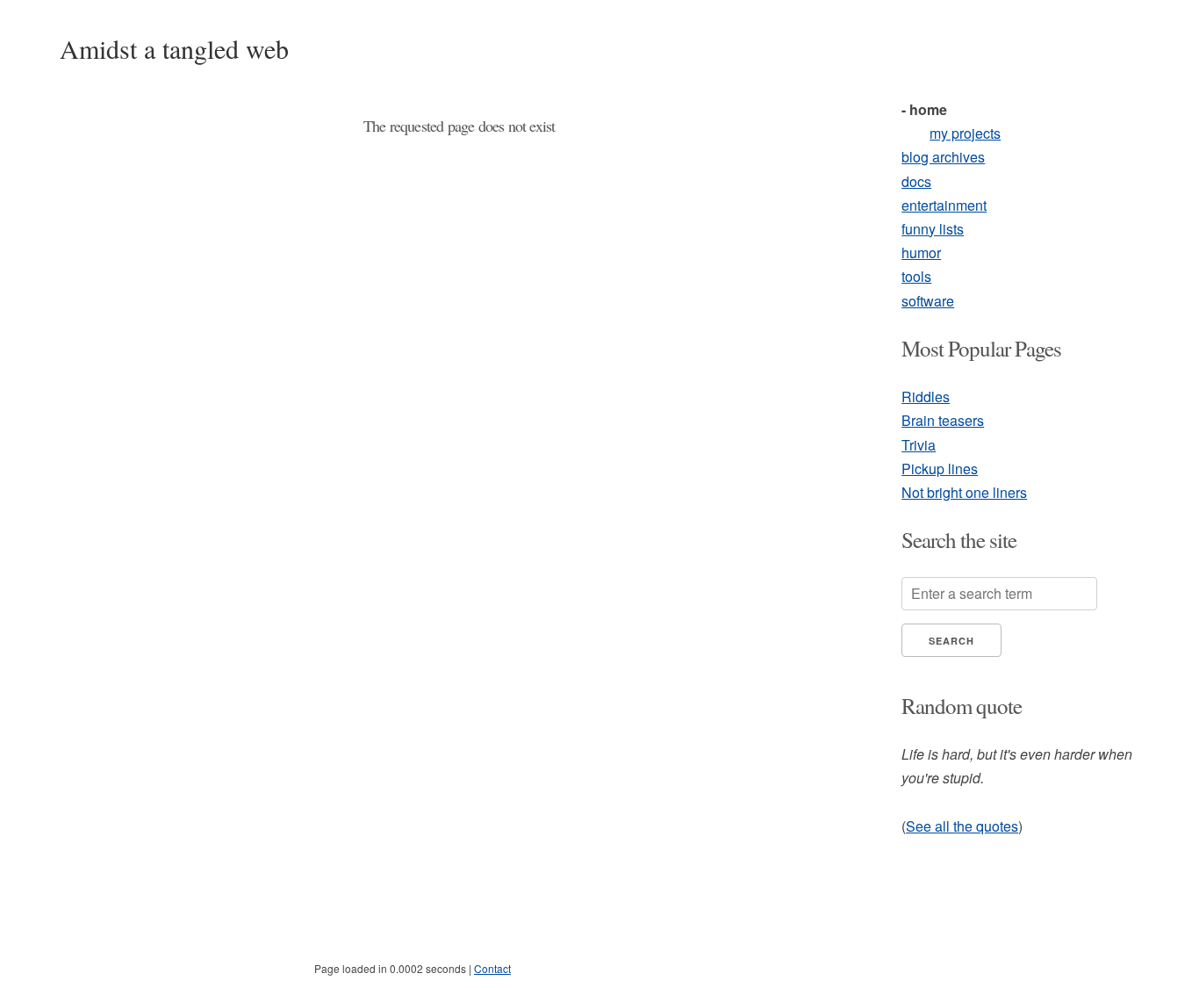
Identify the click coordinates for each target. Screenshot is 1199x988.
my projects (965, 133)
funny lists (932, 229)
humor (921, 252)
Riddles (925, 396)
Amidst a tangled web (174, 48)
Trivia (918, 445)
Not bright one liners (964, 492)
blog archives (943, 157)
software (927, 301)
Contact (492, 968)
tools (916, 276)
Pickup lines (939, 468)
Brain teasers (942, 420)
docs (916, 181)
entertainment (944, 205)
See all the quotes (962, 826)
